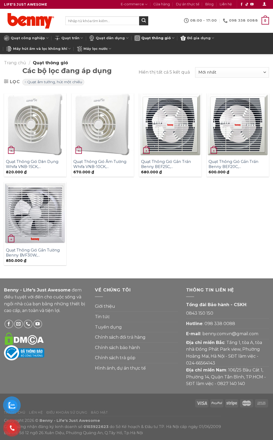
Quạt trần (70, 38)
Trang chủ (15, 62)
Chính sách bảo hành (117, 347)
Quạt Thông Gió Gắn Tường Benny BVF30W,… (33, 253)
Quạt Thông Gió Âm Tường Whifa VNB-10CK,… (99, 164)
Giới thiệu (105, 306)
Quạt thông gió (156, 38)
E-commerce (132, 4)
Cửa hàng (161, 4)
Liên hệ (226, 4)
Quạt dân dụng (110, 38)
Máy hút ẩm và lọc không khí (40, 49)
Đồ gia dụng (199, 38)
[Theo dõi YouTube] (252, 4)
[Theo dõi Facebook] (241, 4)
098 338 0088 (219, 323)
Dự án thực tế (187, 4)
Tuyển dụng (108, 327)
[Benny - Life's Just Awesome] (30, 21)
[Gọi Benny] (28, 324)
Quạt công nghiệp (28, 38)
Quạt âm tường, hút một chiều (54, 82)
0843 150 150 (199, 313)
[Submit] (143, 20)
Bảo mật (99, 412)
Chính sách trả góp (115, 357)
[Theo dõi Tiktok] (246, 4)
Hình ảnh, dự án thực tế (120, 368)
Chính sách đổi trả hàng (120, 337)
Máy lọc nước (95, 49)
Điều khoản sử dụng (66, 412)
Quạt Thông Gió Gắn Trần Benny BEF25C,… (166, 164)
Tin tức (102, 316)
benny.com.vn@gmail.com (230, 333)
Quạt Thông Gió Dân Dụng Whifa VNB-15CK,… (32, 164)
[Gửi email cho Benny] (18, 324)
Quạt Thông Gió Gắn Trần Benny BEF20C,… (233, 164)
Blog (209, 4)
